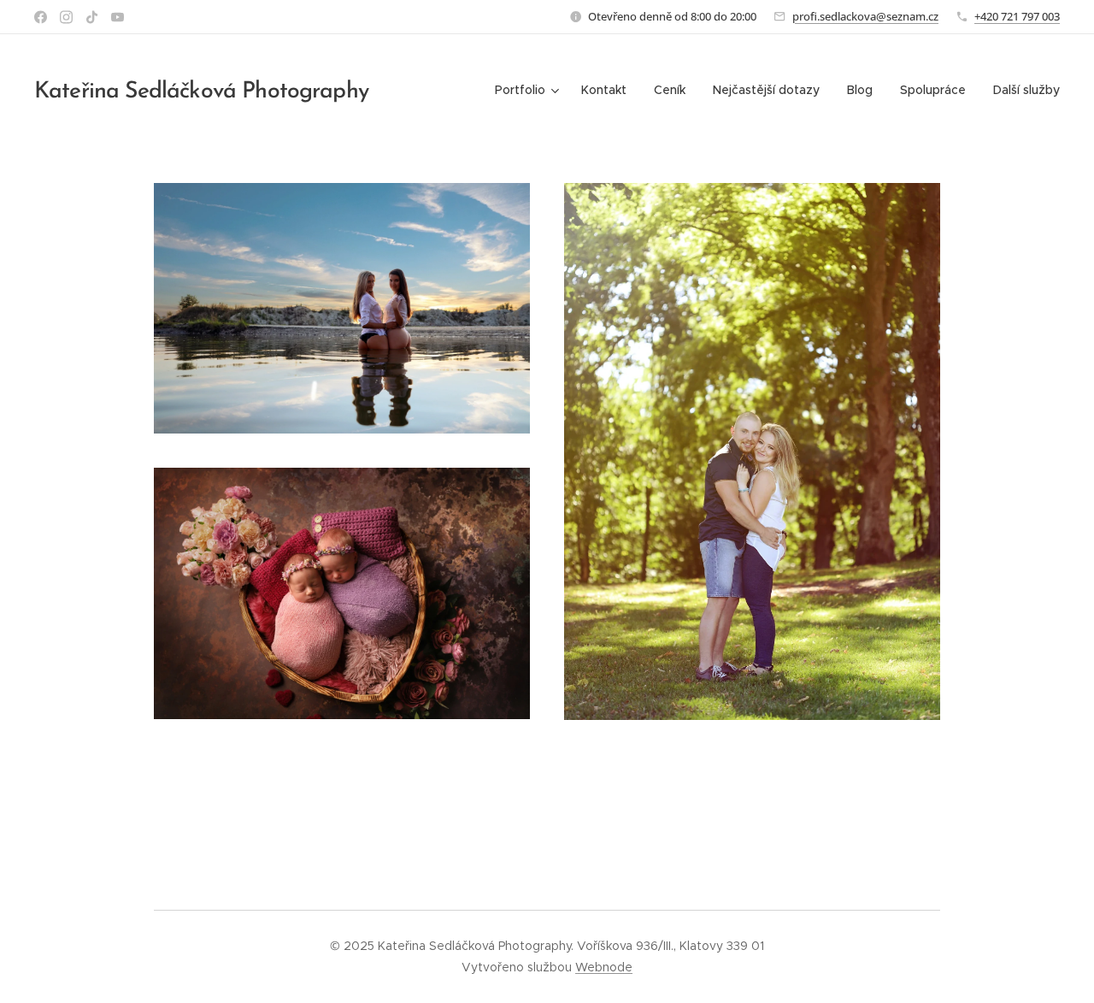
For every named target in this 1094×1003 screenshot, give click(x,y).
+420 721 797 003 (1017, 16)
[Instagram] (66, 17)
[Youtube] (117, 17)
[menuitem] (529, 89)
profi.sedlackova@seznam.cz (865, 16)
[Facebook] (40, 17)
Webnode (603, 967)
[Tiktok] (92, 17)
